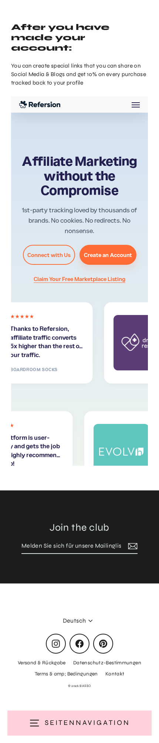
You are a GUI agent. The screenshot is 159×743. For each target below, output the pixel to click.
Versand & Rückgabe (42, 663)
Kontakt (115, 674)
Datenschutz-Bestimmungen (107, 663)
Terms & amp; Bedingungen (66, 674)
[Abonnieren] (132, 546)
